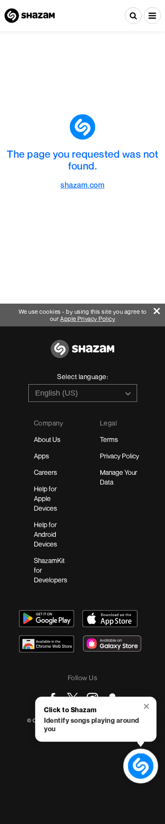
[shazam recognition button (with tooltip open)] (140, 766)
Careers (45, 472)
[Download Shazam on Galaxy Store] (112, 644)
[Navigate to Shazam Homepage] (29, 15)
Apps (41, 456)
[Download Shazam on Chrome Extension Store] (46, 644)
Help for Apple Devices (45, 498)
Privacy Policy (119, 456)
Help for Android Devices (45, 534)
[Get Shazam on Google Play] (46, 618)
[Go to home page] (82, 353)
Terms (109, 439)
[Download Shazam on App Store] (110, 618)
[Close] (159, 309)
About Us (47, 439)
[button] (152, 15)
